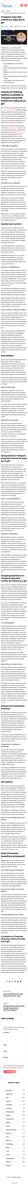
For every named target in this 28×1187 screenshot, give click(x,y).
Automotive (9, 1090)
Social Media (9, 1144)
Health (8, 1126)
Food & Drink (9, 1119)
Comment (6, 1032)
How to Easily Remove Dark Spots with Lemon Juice (13, 995)
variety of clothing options (8, 110)
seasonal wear (13, 128)
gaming (8, 1122)
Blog (7, 1097)
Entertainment (10, 1112)
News (7, 1137)
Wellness (8, 1165)
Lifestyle (8, 1133)
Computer (9, 1108)
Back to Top (15, 1183)
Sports (8, 1147)
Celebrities (9, 1104)
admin (6, 26)
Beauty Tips (9, 1094)
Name (5, 1045)
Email (5, 1051)
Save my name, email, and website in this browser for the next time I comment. (13, 1066)
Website (5, 1057)
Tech (7, 1151)
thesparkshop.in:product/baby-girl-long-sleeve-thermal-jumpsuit (13, 1008)
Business (8, 1101)
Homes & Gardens (11, 1129)
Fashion (11, 26)
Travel (8, 1154)
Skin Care (9, 1140)
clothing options (20, 132)
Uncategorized (10, 1158)
